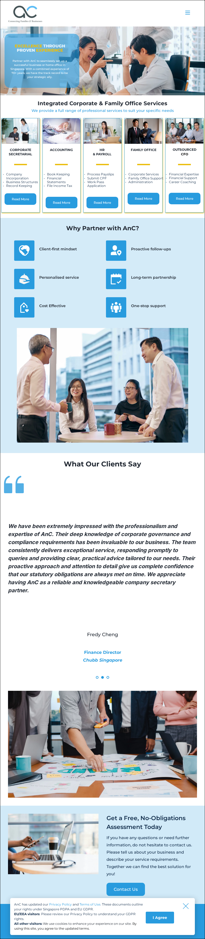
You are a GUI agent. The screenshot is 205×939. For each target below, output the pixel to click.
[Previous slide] (16, 591)
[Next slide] (188, 591)
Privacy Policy (60, 904)
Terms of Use (90, 904)
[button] (187, 12)
